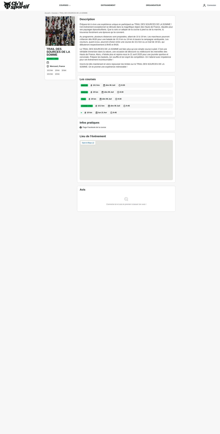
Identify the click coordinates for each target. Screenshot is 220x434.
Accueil (47, 13)
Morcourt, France (57, 66)
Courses (55, 13)
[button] (67, 42)
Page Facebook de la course (94, 127)
